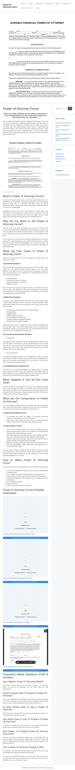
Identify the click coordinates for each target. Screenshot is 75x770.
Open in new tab (32, 528)
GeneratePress (49, 767)
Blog (38, 8)
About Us (23, 3)
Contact (31, 3)
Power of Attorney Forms (27, 8)
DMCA (57, 3)
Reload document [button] (20, 528)
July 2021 (58, 161)
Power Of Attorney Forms (10, 6)
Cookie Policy (49, 3)
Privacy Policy (65, 3)
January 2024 (59, 153)
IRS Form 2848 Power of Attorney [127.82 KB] (16, 622)
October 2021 (59, 156)
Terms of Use (39, 3)
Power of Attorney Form (62, 174)
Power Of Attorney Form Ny (63, 123)
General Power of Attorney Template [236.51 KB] (17, 578)
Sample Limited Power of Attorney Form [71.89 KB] (18, 666)
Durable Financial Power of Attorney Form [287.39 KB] (19, 534)
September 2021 (60, 158)
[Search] (70, 108)
